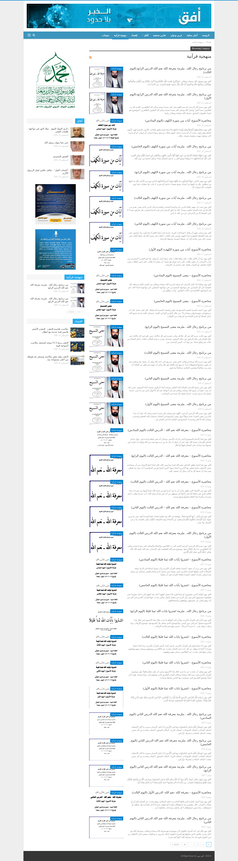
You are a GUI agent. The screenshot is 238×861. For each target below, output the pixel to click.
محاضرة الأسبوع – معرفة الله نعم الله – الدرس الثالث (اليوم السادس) (169, 430)
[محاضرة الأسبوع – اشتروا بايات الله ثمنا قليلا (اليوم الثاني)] (106, 671)
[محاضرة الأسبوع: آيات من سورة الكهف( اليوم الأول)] (106, 258)
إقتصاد (134, 35)
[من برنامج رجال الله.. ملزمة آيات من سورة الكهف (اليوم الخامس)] (106, 155)
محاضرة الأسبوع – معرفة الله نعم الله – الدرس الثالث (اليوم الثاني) (171, 507)
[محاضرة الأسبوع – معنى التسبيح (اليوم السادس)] (106, 284)
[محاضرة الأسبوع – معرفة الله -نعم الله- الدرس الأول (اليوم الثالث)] (106, 801)
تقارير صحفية (159, 35)
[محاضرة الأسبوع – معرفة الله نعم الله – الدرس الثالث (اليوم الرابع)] (106, 465)
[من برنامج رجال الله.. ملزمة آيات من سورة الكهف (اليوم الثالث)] (106, 207)
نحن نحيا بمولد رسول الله (56, 142)
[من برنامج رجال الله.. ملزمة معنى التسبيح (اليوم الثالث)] (106, 362)
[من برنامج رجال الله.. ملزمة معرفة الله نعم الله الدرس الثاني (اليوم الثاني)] (106, 827)
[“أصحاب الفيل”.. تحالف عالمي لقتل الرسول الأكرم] (77, 174)
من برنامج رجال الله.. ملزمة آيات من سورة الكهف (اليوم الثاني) (173, 223)
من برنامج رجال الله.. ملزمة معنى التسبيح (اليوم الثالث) (177, 352)
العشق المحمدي (60, 156)
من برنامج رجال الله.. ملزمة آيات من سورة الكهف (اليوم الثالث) (172, 197)
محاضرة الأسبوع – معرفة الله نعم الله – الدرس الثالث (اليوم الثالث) (171, 481)
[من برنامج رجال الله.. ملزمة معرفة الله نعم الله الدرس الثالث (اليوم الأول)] (106, 542)
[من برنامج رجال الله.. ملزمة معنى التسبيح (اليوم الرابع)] (106, 336)
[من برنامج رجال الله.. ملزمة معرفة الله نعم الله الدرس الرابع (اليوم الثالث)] (106, 77)
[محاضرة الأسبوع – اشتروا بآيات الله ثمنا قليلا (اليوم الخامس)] (106, 594)
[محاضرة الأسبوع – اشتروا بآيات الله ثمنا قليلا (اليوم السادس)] (106, 568)
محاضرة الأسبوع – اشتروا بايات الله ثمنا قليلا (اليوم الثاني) (176, 662)
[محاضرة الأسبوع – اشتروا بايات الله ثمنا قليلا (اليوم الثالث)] (106, 646)
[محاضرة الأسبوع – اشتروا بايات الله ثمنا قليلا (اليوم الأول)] (106, 697)
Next (176, 845)
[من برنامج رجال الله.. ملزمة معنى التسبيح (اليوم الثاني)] (106, 387)
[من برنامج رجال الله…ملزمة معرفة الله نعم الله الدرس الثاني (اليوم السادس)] (106, 723)
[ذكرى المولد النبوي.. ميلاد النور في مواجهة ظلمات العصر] (77, 132)
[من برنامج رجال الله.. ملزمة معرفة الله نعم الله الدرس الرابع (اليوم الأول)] (106, 103)
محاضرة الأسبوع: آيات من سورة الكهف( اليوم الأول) (180, 249)
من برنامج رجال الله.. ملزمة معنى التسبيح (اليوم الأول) (178, 404)
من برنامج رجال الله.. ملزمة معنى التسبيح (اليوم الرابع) (178, 326)
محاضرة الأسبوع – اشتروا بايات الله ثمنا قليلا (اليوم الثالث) (176, 636)
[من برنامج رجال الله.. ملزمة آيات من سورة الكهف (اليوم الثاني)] (106, 233)
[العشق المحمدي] (77, 160)
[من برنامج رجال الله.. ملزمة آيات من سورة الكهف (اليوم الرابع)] (106, 181)
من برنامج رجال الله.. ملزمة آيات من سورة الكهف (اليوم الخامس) (171, 146)
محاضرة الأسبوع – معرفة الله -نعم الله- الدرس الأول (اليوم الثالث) (171, 792)
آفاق (146, 35)
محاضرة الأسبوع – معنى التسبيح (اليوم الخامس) (182, 301)
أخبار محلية (192, 35)
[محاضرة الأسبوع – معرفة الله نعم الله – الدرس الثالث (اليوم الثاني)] (106, 516)
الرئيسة (205, 35)
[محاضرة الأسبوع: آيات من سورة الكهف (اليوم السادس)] (106, 129)
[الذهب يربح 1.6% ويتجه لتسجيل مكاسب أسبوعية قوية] (77, 346)
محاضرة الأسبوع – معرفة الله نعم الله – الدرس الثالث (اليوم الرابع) (171, 455)
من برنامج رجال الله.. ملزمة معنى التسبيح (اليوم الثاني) (178, 378)
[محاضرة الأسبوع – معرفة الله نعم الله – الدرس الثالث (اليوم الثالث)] (106, 491)
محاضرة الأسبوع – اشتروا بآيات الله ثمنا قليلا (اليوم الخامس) (175, 585)
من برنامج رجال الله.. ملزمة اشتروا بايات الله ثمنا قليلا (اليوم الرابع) (170, 611)
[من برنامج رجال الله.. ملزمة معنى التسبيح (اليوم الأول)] (106, 413)
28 (185, 845)
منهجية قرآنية (120, 35)
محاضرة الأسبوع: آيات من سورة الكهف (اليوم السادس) (178, 120)
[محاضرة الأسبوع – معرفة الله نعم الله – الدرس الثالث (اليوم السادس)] (106, 439)
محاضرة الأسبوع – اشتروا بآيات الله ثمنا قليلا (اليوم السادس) (175, 559)
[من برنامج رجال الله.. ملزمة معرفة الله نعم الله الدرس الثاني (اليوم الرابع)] (106, 776)
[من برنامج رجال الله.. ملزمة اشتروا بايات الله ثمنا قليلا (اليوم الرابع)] (106, 620)
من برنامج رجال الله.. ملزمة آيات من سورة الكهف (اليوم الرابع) (173, 172)
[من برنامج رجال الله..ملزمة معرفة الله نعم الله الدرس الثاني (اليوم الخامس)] (106, 749)
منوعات (105, 35)
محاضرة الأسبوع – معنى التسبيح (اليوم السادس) (182, 275)
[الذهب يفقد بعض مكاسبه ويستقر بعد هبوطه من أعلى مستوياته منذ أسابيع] (77, 360)
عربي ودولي (176, 35)
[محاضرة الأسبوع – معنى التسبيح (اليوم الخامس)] (106, 310)
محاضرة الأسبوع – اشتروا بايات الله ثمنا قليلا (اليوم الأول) (177, 688)
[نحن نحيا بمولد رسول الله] (77, 146)
